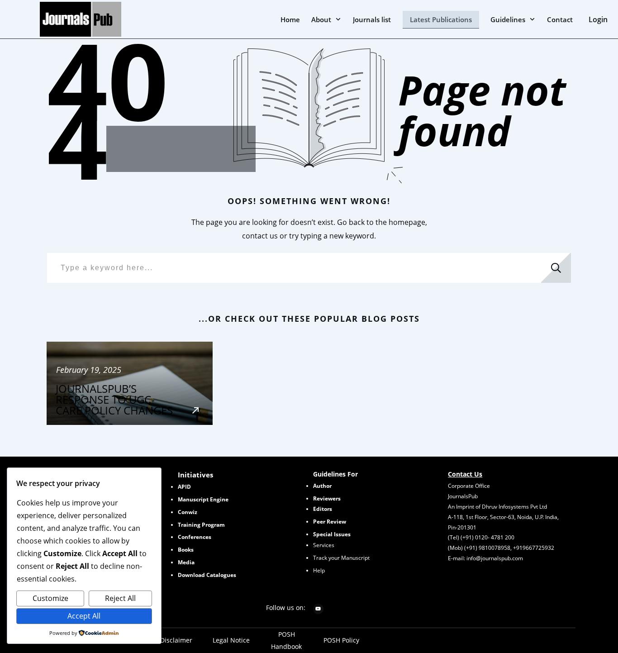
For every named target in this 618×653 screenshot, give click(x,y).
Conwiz (187, 512)
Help (319, 570)
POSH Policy (341, 640)
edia (186, 562)
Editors (322, 509)
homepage (407, 222)
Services (323, 545)
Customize (50, 598)
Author (322, 486)
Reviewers (327, 498)
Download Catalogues (207, 575)
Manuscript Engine (203, 499)
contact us (260, 236)
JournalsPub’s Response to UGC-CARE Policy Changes (130, 383)
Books (186, 549)
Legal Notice (231, 640)
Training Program (201, 525)
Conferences (194, 537)
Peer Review (329, 521)
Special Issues (332, 534)
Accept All (83, 616)
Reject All (120, 598)
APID (184, 487)
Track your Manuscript (341, 558)
